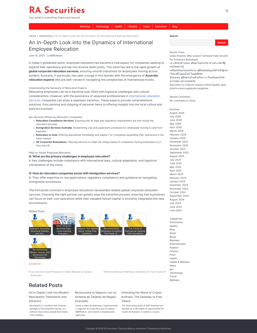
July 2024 (175, 203)
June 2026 (176, 120)
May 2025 (175, 167)
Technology (102, 26)
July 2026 (175, 116)
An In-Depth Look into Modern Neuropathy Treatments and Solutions (49, 297)
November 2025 (179, 145)
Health (118, 26)
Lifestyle (132, 26)
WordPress (165, 328)
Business (85, 26)
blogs (173, 233)
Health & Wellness (180, 261)
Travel (146, 26)
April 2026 (176, 127)
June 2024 (176, 206)
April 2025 (176, 170)
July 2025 (175, 159)
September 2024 (179, 195)
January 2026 (177, 138)
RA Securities (57, 10)
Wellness (174, 280)
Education (161, 26)
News (173, 265)
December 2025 (179, 141)
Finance (174, 251)
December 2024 (179, 185)
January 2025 (177, 181)
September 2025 (179, 152)
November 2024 (179, 188)
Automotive (35, 264)
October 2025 (178, 148)
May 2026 (175, 123)
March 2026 (176, 130)
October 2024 (178, 192)
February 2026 (178, 134)
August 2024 (177, 199)
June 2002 (176, 210)
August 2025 (177, 156)
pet (171, 269)
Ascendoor (141, 328)
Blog (174, 26)
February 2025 (178, 177)
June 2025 (176, 163)
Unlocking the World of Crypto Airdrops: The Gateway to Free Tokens (141, 297)
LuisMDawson (55, 55)
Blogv (173, 236)
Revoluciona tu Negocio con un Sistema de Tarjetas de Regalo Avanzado (95, 297)
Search (174, 35)
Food (172, 254)
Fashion (174, 247)
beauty (173, 225)
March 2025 (176, 174)
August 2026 (177, 112)
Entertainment (178, 244)
